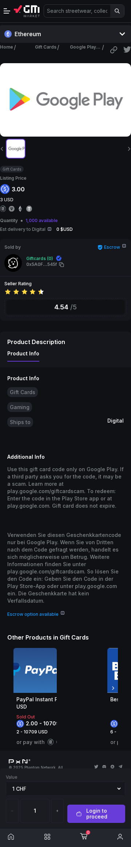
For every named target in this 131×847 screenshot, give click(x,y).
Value (11, 777)
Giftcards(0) (39, 258)
